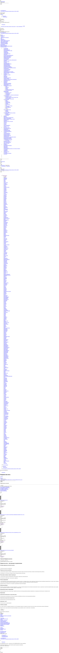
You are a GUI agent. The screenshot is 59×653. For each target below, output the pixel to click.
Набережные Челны (7, 336)
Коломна (5, 289)
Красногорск (6, 295)
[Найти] (1, 4)
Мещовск (5, 326)
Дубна (5, 251)
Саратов (5, 399)
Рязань (5, 393)
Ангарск (5, 186)
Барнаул (5, 199)
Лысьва (5, 316)
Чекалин (5, 448)
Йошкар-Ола (6, 271)
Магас (5, 320)
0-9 (21, 479)
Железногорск (6, 258)
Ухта (4, 440)
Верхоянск (5, 220)
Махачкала (5, 323)
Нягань (5, 361)
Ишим (5, 269)
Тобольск (5, 427)
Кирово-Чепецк (6, 282)
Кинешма (5, 280)
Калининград (6, 272)
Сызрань (5, 421)
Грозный (5, 242)
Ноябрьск (5, 360)
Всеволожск (5, 232)
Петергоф (5, 374)
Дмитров (5, 247)
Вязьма (5, 236)
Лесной (5, 311)
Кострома (5, 293)
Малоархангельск (6, 322)
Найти (1, 481)
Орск (4, 368)
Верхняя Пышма (6, 219)
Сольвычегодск (6, 413)
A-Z (20, 479)
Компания (1, 616)
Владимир (5, 223)
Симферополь (6, 408)
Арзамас (5, 188)
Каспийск (5, 277)
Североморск (6, 404)
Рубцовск (5, 391)
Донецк (5, 250)
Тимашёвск (5, 425)
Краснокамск (6, 298)
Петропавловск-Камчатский (8, 376)
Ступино (5, 419)
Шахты (5, 455)
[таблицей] (1, 491)
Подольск (5, 377)
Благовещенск (6, 209)
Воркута (5, 229)
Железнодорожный (6, 259)
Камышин (5, 275)
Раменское (5, 386)
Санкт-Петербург (6, 397)
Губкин (5, 243)
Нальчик (5, 338)
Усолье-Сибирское (6, 437)
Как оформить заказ (3, 631)
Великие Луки (6, 217)
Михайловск (6, 330)
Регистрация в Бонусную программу (5, 615)
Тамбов (5, 423)
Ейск (4, 254)
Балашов (5, 198)
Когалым (5, 288)
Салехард (5, 394)
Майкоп (5, 321)
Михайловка (6, 329)
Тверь (4, 424)
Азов (4, 181)
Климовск (5, 285)
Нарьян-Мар (5, 340)
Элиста (5, 459)
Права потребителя (3, 621)
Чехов (5, 453)
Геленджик (5, 238)
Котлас (5, 294)
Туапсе (5, 431)
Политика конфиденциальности (5, 623)
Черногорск (5, 452)
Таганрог (5, 422)
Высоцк (5, 234)
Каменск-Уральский (7, 274)
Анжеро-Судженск (6, 187)
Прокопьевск (6, 380)
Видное (5, 221)
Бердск (5, 205)
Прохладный (6, 381)
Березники (5, 206)
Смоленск (5, 411)
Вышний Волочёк (6, 235)
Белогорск (5, 202)
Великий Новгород (7, 218)
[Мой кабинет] (0, 163)
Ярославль (5, 463)
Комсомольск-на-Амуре (7, 291)
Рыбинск (5, 392)
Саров (5, 400)
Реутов (5, 387)
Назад (5, 176)
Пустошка (5, 383)
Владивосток (6, 222)
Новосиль (5, 353)
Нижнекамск (6, 346)
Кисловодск (5, 284)
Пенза (5, 372)
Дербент (5, 245)
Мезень (5, 324)
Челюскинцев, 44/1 (5, 636)
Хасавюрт (5, 444)
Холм (4, 446)
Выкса (5, 233)
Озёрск (5, 363)
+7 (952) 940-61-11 (3, 10)
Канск (5, 276)
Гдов (4, 237)
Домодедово (5, 249)
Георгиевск (5, 239)
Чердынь (5, 449)
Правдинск (5, 379)
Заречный (5, 261)
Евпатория (5, 253)
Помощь (1, 629)
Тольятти (5, 428)
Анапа (5, 185)
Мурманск (5, 334)
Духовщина (5, 252)
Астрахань (5, 194)
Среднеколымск (6, 416)
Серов (5, 406)
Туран (5, 433)
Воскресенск (6, 230)
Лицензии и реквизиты (3, 620)
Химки (5, 445)
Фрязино (5, 441)
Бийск (5, 208)
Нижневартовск (6, 345)
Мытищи (5, 335)
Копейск (5, 292)
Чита (4, 180)
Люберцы (5, 318)
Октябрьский (6, 364)
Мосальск (5, 331)
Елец (4, 257)
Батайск (5, 200)
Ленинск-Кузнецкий (7, 310)
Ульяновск (5, 436)
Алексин (5, 183)
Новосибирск (6, 352)
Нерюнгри (5, 342)
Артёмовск (5, 191)
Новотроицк (5, 354)
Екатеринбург (6, 255)
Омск (4, 365)
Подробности (2, 523)
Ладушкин (5, 309)
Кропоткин (5, 300)
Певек (5, 371)
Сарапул (5, 398)
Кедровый (5, 278)
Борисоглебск (6, 211)
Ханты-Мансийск (6, 443)
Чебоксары (5, 177)
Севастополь (6, 401)
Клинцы (5, 286)
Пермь (5, 373)
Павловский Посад (6, 370)
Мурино (5, 333)
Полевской (5, 378)
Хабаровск (5, 442)
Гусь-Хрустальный (6, 244)
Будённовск (5, 215)
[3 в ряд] (0, 492)
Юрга (4, 461)
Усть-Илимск (6, 439)
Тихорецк (5, 426)
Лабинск (5, 308)
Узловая (5, 435)
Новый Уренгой (6, 358)
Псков (5, 382)
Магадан (5, 319)
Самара (5, 396)
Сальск (5, 395)
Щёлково (5, 457)
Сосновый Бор (6, 414)
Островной (5, 369)
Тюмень (5, 434)
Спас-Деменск (6, 415)
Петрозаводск (6, 375)
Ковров (5, 287)
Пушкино (5, 384)
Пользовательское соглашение (4, 624)
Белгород (5, 201)
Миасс (5, 327)
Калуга (5, 273)
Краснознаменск (6, 296)
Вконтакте (3, 24)
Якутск (5, 462)
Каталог (1, 614)
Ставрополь (5, 417)
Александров (6, 182)
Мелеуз (5, 325)
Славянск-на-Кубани (7, 410)
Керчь (5, 279)
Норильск (5, 359)
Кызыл (5, 307)
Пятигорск (5, 385)
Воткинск (5, 231)
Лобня (5, 315)
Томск (5, 429)
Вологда (5, 227)
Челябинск (5, 178)
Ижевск (5, 266)
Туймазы (5, 432)
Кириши (5, 281)
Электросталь (6, 458)
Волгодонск (5, 225)
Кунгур (5, 304)
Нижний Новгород (6, 347)
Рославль (5, 389)
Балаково (5, 196)
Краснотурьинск (6, 299)
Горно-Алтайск (6, 241)
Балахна (5, 197)
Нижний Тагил (6, 348)
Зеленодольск (6, 263)
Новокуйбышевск (6, 350)
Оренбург (5, 366)
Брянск (5, 213)
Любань (5, 317)
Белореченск (6, 204)
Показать (2, 613)
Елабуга (5, 256)
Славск (5, 409)
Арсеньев (5, 190)
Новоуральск (6, 355)
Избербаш (5, 267)
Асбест (5, 193)
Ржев (4, 388)
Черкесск (5, 179)
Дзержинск (5, 246)
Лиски (5, 314)
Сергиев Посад (6, 405)
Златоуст (5, 264)
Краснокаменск (6, 297)
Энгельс (5, 460)
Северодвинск (6, 403)
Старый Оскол (6, 418)
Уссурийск (5, 438)
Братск (5, 212)
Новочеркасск (6, 356)
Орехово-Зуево (6, 367)
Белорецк (5, 203)
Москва (5, 332)
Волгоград (5, 224)
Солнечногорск (6, 412)
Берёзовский (6, 207)
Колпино (5, 290)
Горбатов (5, 240)
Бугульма (5, 214)
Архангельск (6, 192)
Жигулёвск (5, 260)
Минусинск (5, 328)
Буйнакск (5, 216)
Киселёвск (5, 283)
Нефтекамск (5, 344)
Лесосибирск (6, 312)
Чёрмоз (5, 451)
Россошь (5, 390)
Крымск (5, 301)
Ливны (5, 313)
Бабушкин (5, 195)
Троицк (5, 430)
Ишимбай (5, 270)
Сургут (5, 420)
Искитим (5, 268)
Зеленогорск (5, 262)
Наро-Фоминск (6, 339)
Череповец (5, 450)
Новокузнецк (6, 349)
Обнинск (5, 362)
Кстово (5, 302)
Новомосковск (6, 351)
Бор (4, 210)
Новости (1, 619)
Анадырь (5, 184)
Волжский (5, 226)
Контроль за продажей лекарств (5, 622)
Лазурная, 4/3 (4, 635)
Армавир (5, 189)
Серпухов (5, 407)
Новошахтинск (6, 357)
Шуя (4, 456)
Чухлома (5, 454)
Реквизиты (2, 628)
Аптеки (1, 627)
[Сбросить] (1, 612)
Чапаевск (5, 447)
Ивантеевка (5, 265)
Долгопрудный (6, 248)
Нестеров (5, 343)
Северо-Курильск (6, 402)
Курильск (5, 306)
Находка (5, 341)
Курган (5, 305)
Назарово (5, 337)
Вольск (5, 228)
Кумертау (5, 303)
